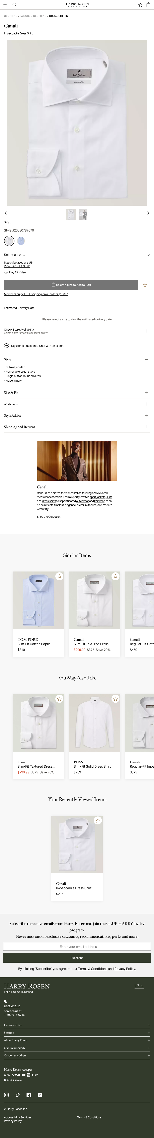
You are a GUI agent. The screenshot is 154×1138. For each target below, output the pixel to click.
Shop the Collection (48, 516)
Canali (11, 25)
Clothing (10, 15)
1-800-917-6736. (14, 1015)
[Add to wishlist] (59, 576)
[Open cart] (148, 4)
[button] (5, 5)
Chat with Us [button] (12, 1006)
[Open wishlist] (140, 5)
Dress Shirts (58, 15)
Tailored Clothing (33, 15)
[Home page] (77, 5)
